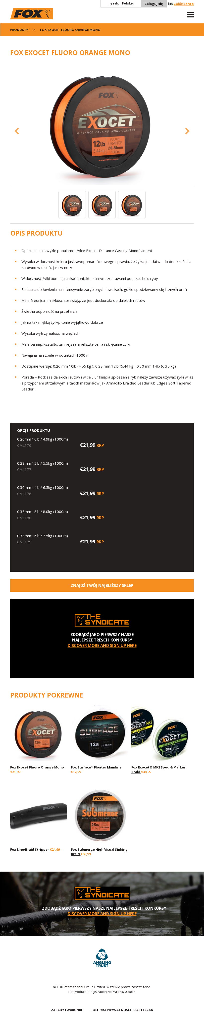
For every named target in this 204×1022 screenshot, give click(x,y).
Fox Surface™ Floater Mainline (96, 767)
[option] (102, 124)
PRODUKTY (19, 29)
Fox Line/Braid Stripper (30, 849)
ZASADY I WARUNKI (66, 1010)
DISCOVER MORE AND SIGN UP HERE (102, 645)
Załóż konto (184, 3)
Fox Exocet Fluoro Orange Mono (37, 767)
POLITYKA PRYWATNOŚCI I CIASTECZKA (122, 1010)
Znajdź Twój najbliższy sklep (102, 585)
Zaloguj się (154, 3)
